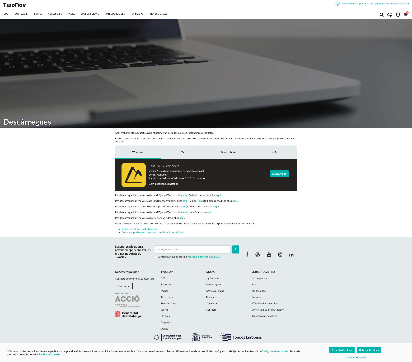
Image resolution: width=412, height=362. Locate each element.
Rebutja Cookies (369, 349)
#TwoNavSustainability (265, 303)
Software (21, 13)
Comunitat (212, 303)
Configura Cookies (356, 357)
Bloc (254, 284)
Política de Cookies (49, 354)
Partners (256, 297)
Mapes (38, 13)
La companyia (259, 278)
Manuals (210, 297)
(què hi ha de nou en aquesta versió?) (184, 170)
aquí (185, 195)
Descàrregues (213, 284)
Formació (137, 13)
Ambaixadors (259, 290)
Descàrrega (279, 173)
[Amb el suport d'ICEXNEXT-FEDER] (206, 336)
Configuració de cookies (274, 351)
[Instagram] (280, 254)
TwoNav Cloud (169, 303)
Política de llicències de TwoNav (139, 229)
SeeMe (164, 309)
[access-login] (398, 15)
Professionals (158, 13)
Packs (71, 13)
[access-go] (389, 15)
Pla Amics (166, 315)
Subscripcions (90, 13)
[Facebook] (247, 254)
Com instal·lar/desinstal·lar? (164, 183)
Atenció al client (215, 290)
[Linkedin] (291, 254)
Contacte (211, 309)
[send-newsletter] (235, 249)
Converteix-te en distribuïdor (268, 309)
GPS (6, 13)
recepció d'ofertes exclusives (204, 256)
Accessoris (55, 13)
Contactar (124, 285)
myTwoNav (212, 278)
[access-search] (381, 15)
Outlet (164, 328)
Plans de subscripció (375, 3)
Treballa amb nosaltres (264, 315)
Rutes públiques (115, 13)
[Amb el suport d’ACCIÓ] (128, 306)
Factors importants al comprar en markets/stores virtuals (153, 232)
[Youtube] (269, 254)
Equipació (166, 322)
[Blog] (257, 254)
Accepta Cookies (342, 349)
